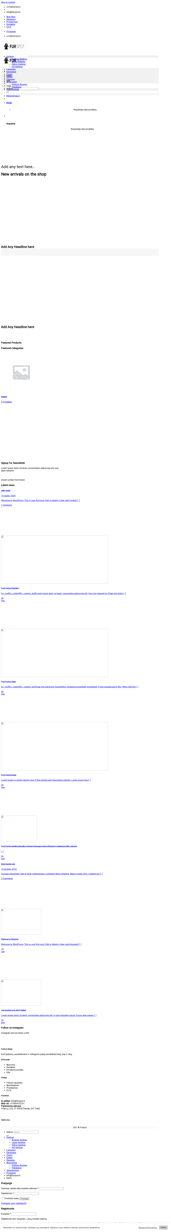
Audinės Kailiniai (19, 59)
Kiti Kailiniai (17, 66)
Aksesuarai (11, 82)
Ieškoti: (9, 1132)
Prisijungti (24, 1199)
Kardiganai (11, 71)
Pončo (9, 74)
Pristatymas (12, 22)
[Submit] (7, 1135)
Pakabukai (16, 87)
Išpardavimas (12, 89)
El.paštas (6, 1214)
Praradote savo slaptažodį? (14, 1203)
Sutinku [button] (163, 1227)
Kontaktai (10, 24)
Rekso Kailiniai (19, 64)
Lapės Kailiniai (18, 61)
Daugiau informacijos (148, 1227)
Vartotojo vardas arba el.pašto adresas (19, 1188)
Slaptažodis (7, 1193)
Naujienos (11, 19)
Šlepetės (10, 79)
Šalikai (9, 77)
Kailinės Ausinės (19, 84)
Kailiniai (10, 56)
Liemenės (11, 69)
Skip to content (8, 2)
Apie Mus (10, 16)
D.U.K (8, 27)
